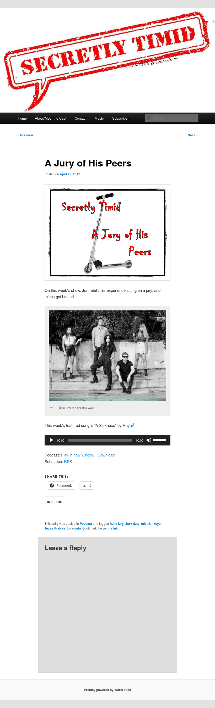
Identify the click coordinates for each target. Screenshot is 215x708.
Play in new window (77, 455)
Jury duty (132, 523)
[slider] (160, 439)
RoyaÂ (129, 425)
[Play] (51, 440)
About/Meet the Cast (50, 118)
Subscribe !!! (122, 118)
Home (22, 118)
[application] (107, 440)
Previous (25, 135)
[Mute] (149, 440)
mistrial (146, 523)
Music (99, 118)
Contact (81, 118)
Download (106, 455)
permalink (110, 528)
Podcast (86, 523)
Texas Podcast (56, 528)
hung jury (117, 523)
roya (157, 523)
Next (193, 135)
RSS (68, 461)
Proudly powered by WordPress (107, 689)
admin (76, 528)
